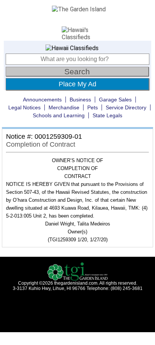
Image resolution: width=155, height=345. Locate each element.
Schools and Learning (59, 115)
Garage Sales (115, 100)
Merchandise (64, 107)
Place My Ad (77, 84)
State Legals (107, 115)
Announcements (42, 100)
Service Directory (126, 107)
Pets (92, 107)
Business (80, 100)
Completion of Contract (40, 144)
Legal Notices (24, 107)
